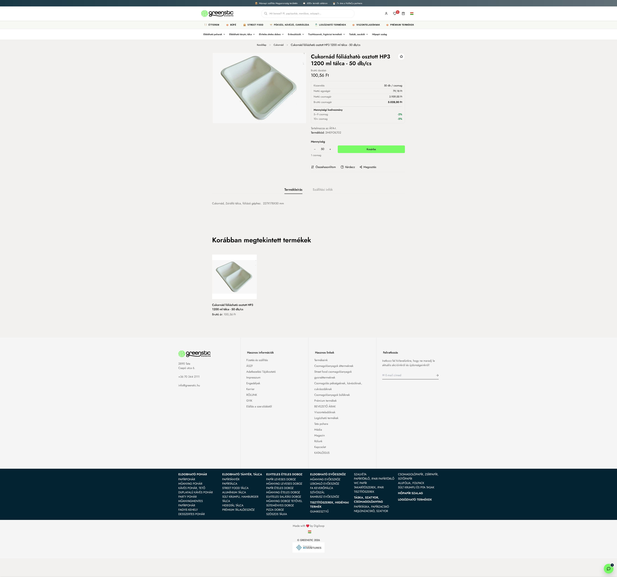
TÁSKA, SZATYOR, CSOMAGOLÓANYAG (368, 499)
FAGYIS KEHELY (188, 510)
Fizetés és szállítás (257, 360)
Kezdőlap (261, 45)
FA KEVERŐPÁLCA (321, 488)
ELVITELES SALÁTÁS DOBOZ (283, 497)
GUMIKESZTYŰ (319, 511)
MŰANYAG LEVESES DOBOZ (284, 484)
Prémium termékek (325, 401)
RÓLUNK (251, 395)
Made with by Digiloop (308, 526)
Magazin (319, 435)
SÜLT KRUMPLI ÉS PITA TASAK (416, 487)
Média (318, 430)
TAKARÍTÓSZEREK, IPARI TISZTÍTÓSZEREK (369, 489)
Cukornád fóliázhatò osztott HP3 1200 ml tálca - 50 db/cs (232, 307)
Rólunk (318, 441)
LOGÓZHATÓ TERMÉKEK (415, 500)
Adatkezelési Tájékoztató (261, 372)
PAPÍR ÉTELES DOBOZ (280, 488)
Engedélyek (253, 383)
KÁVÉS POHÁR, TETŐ (191, 488)
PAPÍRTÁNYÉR (230, 479)
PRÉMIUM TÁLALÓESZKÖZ (238, 510)
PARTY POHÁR (187, 497)
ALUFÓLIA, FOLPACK (411, 483)
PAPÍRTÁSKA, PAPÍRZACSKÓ (371, 507)
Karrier (250, 389)
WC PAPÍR (360, 483)
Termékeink (321, 360)
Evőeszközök (294, 34)
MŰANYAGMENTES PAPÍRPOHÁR (190, 503)
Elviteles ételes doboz (270, 34)
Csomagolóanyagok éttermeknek (333, 366)
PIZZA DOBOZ (275, 510)
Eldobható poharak (212, 34)
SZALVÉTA (360, 474)
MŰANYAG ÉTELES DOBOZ (283, 492)
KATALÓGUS (322, 453)
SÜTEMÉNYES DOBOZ (280, 505)
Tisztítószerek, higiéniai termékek (325, 34)
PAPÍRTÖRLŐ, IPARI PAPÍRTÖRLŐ (374, 479)
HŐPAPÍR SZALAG (410, 493)
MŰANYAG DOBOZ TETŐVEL (284, 501)
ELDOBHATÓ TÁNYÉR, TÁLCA (242, 474)
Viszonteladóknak (324, 412)
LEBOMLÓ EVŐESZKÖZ (324, 484)
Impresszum (253, 377)
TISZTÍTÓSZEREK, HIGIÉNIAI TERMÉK (329, 504)
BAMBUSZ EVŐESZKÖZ (324, 497)
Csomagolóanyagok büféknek (332, 395)
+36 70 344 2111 (189, 377)
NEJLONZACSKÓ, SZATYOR (371, 511)
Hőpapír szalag (379, 34)
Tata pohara (321, 424)
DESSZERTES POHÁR (191, 514)
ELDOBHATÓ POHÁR (192, 474)
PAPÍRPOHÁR (186, 479)
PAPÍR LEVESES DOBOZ (281, 479)
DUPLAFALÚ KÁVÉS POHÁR (195, 492)
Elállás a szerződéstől (259, 406)
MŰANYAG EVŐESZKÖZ (325, 479)
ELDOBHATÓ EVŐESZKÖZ (328, 474)
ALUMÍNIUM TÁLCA (234, 492)
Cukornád (279, 45)
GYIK (249, 401)
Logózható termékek (326, 418)
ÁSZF (249, 366)
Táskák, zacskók (357, 34)
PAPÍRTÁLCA (229, 484)
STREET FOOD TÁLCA (235, 488)
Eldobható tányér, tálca (240, 34)
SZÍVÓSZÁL (317, 492)
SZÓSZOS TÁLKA (276, 514)
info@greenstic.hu (189, 385)
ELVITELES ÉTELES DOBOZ (284, 474)
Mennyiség (318, 142)
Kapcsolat (320, 447)
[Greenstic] (217, 13)
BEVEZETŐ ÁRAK (325, 406)
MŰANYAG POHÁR (190, 484)
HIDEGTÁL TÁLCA (232, 505)
